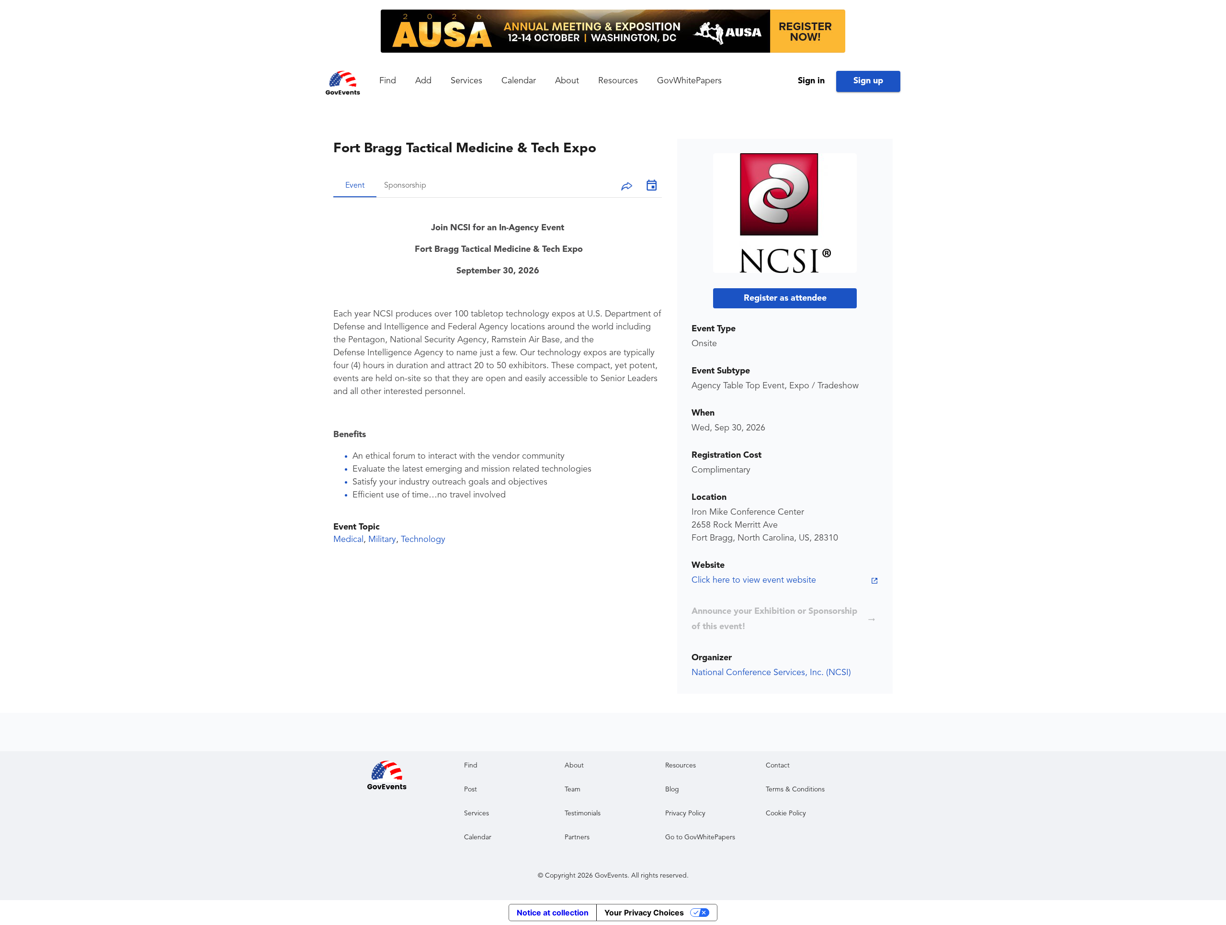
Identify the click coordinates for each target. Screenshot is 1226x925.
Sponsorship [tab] (405, 186)
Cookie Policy (786, 813)
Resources (618, 81)
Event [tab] (354, 186)
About (567, 81)
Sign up (868, 81)
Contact (778, 765)
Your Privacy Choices (644, 912)
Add (423, 81)
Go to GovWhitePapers (700, 837)
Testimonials (583, 813)
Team (572, 789)
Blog (672, 789)
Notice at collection (553, 912)
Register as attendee (785, 298)
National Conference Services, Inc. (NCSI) (771, 672)
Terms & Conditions (795, 789)
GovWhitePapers (689, 81)
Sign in (811, 81)
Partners (577, 837)
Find (387, 81)
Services (466, 81)
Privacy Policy (685, 813)
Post (470, 789)
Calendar (518, 81)
